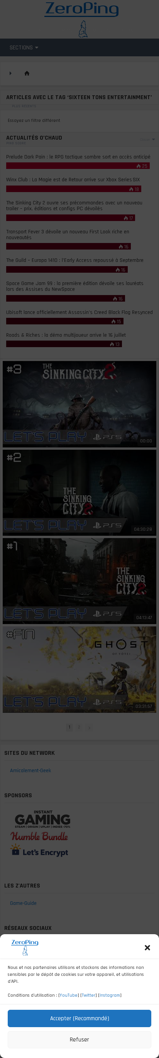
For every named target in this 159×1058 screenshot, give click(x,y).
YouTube (69, 995)
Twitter (88, 995)
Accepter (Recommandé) (79, 1018)
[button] (147, 948)
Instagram (110, 995)
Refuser (79, 1039)
